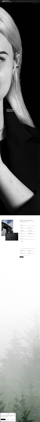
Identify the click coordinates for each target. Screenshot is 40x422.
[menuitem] (18, 1)
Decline (8, 419)
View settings (13, 419)
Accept (3, 419)
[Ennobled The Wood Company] (7, 1)
